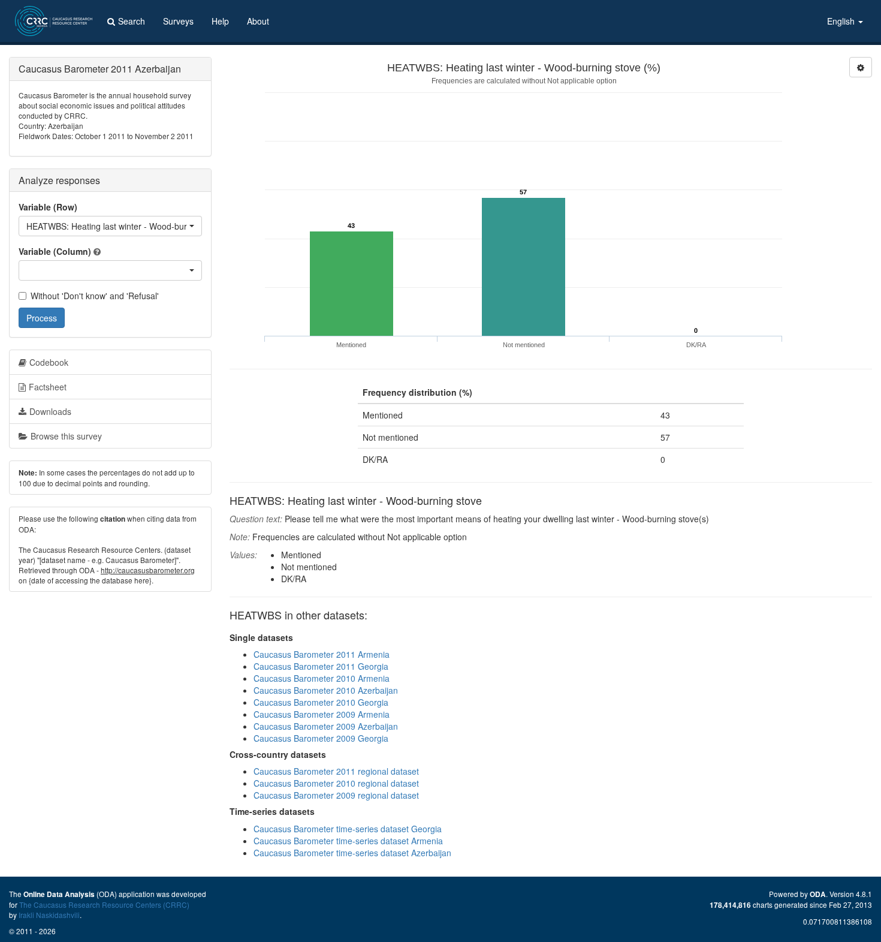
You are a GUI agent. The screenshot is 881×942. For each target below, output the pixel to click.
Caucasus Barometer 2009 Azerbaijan (326, 726)
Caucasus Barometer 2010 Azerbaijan (326, 690)
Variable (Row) (48, 207)
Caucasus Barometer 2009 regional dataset (336, 795)
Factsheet (48, 387)
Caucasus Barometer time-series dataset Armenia (348, 841)
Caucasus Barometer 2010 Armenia (322, 678)
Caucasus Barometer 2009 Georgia (321, 738)
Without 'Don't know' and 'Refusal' (95, 296)
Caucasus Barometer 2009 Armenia (322, 714)
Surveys (178, 21)
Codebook (48, 362)
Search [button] (131, 21)
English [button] (842, 21)
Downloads (50, 411)
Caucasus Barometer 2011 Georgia (321, 666)
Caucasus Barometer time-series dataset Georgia (348, 829)
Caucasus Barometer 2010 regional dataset (336, 783)
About (258, 21)
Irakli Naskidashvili (49, 915)
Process (41, 318)
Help (220, 21)
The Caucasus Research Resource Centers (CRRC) (104, 904)
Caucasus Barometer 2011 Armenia (322, 654)
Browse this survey (66, 436)
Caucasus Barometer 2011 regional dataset (336, 771)
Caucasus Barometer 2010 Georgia (321, 702)
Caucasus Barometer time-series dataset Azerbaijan (352, 853)
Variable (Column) (55, 251)
